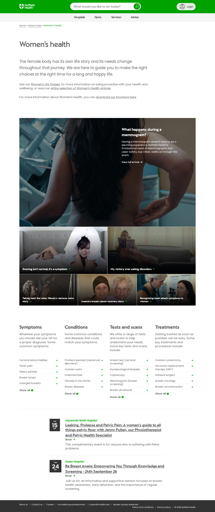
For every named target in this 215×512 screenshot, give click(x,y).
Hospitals (79, 17)
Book (68, 439)
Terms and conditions (143, 507)
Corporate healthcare (99, 504)
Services (116, 17)
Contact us (37, 504)
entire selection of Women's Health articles (81, 88)
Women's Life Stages (45, 84)
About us (23, 504)
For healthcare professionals (71, 504)
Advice (135, 17)
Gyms (98, 17)
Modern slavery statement (125, 504)
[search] (105, 6)
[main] (107, 261)
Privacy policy (164, 507)
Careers (50, 504)
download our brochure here (116, 97)
